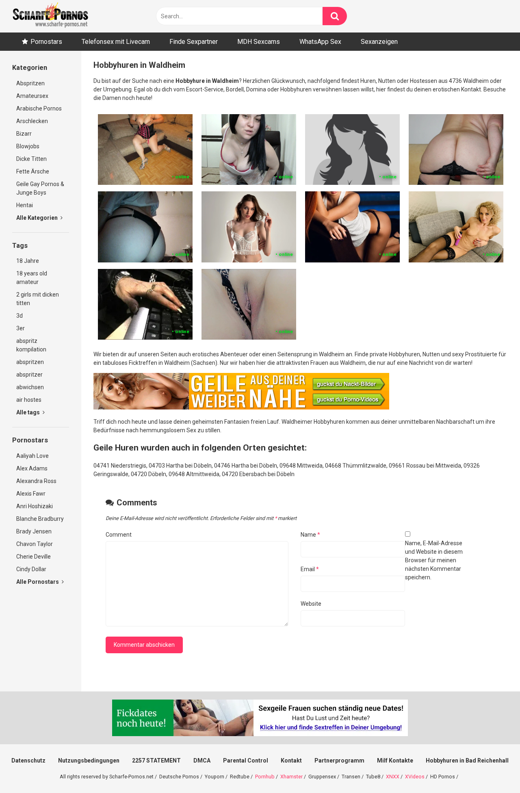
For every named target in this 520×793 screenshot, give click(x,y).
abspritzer (29, 374)
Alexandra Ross (36, 481)
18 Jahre (27, 261)
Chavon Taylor (34, 544)
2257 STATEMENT (156, 760)
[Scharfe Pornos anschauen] (50, 16)
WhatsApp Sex (320, 42)
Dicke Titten (31, 159)
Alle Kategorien (37, 217)
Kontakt (291, 760)
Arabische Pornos (39, 108)
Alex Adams (32, 468)
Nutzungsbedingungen (88, 760)
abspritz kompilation (31, 345)
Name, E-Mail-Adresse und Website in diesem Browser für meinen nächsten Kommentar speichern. (434, 560)
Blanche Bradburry (40, 519)
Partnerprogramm (339, 760)
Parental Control (245, 760)
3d (19, 315)
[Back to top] (493, 768)
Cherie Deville (33, 556)
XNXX (392, 777)
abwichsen (30, 387)
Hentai (24, 205)
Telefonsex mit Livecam (116, 42)
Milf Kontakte (395, 760)
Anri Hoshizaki (34, 506)
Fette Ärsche (32, 171)
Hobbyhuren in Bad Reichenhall (467, 760)
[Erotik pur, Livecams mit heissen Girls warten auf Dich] (241, 407)
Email (310, 569)
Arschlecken (32, 121)
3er (20, 328)
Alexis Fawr (31, 493)
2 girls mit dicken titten (37, 298)
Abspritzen (30, 83)
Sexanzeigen (379, 42)
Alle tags (28, 412)
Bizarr (24, 133)
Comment (119, 534)
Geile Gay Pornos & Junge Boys (40, 188)
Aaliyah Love (32, 456)
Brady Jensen (34, 531)
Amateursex (32, 96)
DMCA (201, 760)
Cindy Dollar (31, 569)
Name (310, 534)
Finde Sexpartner (193, 42)
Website (311, 603)
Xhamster (291, 777)
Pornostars (46, 42)
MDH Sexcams (258, 42)
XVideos (415, 777)
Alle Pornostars (38, 581)
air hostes (28, 399)
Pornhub (265, 777)
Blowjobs (27, 146)
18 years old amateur (31, 277)
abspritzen (30, 362)
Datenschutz (28, 760)
